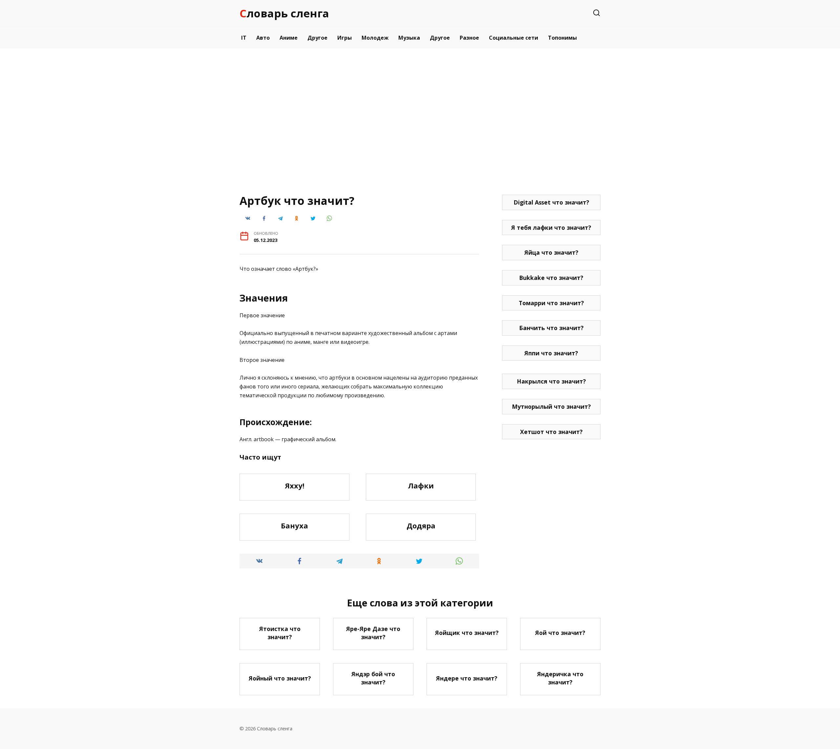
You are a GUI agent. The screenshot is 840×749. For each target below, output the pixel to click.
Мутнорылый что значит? (551, 406)
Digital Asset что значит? (551, 202)
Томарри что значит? (551, 303)
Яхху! (294, 485)
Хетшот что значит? (551, 432)
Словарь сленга (284, 13)
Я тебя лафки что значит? (551, 227)
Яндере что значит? (466, 678)
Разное (469, 37)
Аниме (289, 37)
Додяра (421, 525)
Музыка (409, 37)
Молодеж (375, 37)
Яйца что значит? (551, 252)
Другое (317, 37)
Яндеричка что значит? (560, 678)
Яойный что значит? (280, 678)
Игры (344, 37)
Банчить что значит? (551, 328)
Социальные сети (513, 37)
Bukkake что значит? (551, 278)
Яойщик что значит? (467, 633)
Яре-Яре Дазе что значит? (373, 633)
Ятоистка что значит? (280, 633)
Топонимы (562, 37)
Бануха (294, 525)
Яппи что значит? (551, 353)
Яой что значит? (560, 633)
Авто (263, 37)
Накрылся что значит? (551, 381)
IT (243, 37)
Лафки (421, 485)
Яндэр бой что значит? (373, 678)
